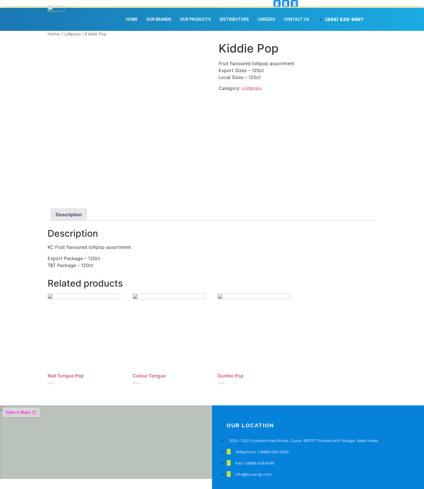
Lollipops (72, 34)
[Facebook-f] (285, 3)
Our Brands (158, 19)
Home (132, 19)
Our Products (195, 19)
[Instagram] (277, 3)
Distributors (234, 19)
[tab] (69, 214)
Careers (266, 19)
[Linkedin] (294, 3)
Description (69, 214)
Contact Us (296, 19)
